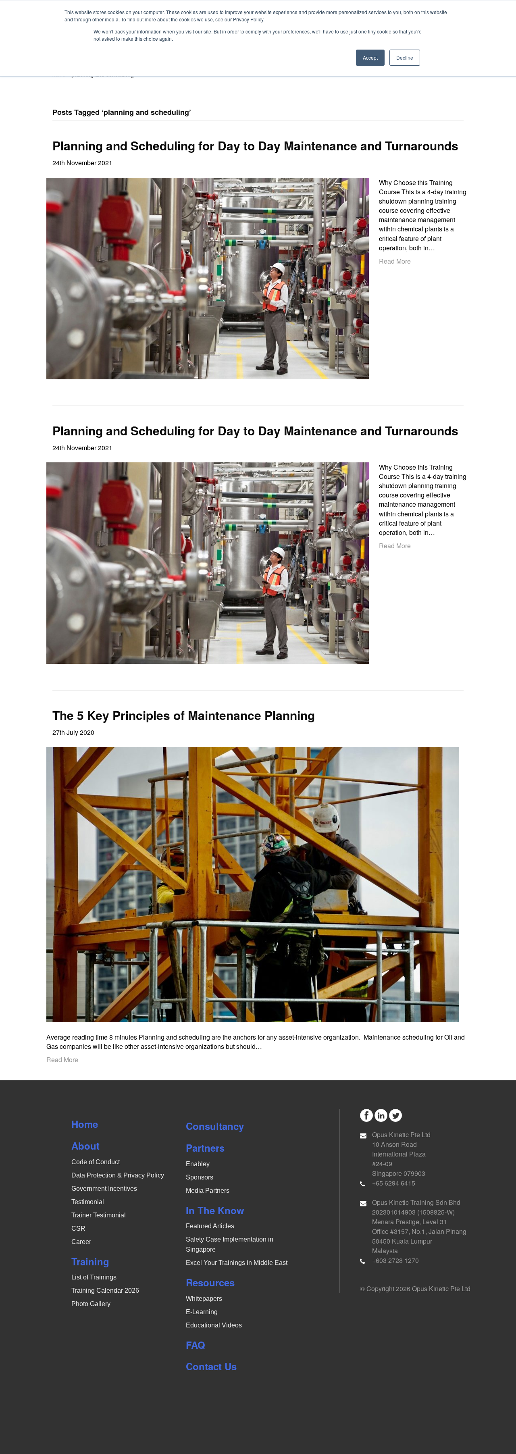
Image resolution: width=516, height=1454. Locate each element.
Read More (395, 261)
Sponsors (199, 1177)
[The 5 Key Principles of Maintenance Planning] (252, 883)
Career (81, 1241)
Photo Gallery (90, 1303)
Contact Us (211, 1366)
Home (84, 1124)
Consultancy (215, 1126)
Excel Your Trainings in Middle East (236, 1262)
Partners (205, 1147)
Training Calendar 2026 (105, 1290)
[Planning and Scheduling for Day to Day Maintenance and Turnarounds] (207, 277)
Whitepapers (204, 1298)
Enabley (198, 1164)
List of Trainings (94, 1277)
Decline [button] (404, 57)
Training (90, 1261)
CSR (78, 1228)
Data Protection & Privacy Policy (117, 1175)
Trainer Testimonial (98, 1215)
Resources (210, 1282)
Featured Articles (210, 1226)
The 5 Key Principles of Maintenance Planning (183, 715)
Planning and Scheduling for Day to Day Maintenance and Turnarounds (255, 145)
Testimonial (87, 1201)
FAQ (195, 1345)
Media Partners (207, 1190)
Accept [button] (370, 57)
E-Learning (202, 1311)
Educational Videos (214, 1325)
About (85, 1145)
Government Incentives (104, 1188)
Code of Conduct (95, 1162)
